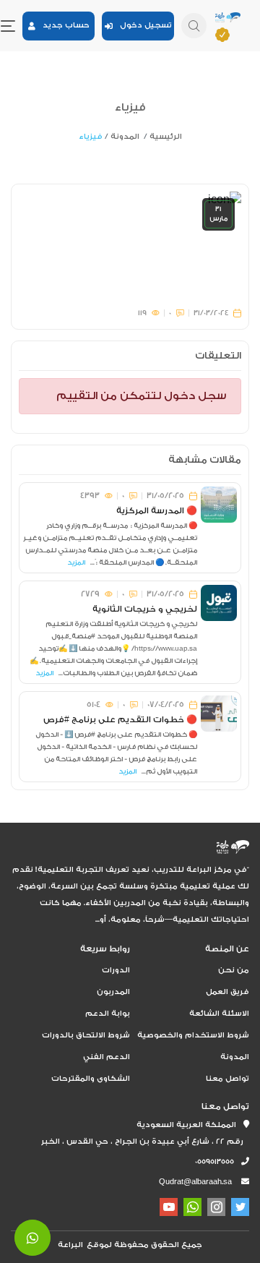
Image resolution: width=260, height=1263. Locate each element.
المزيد (76, 562)
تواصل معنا (227, 1078)
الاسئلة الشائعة (219, 1013)
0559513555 (218, 1161)
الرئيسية (166, 136)
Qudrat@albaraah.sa (195, 1182)
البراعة (70, 1245)
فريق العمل (227, 992)
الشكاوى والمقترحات (90, 1078)
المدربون (113, 992)
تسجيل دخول (142, 25)
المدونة (124, 136)
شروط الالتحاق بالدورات (86, 1035)
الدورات (116, 970)
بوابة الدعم (107, 1013)
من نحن (233, 970)
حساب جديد (62, 25)
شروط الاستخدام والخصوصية (193, 1035)
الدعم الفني (106, 1057)
